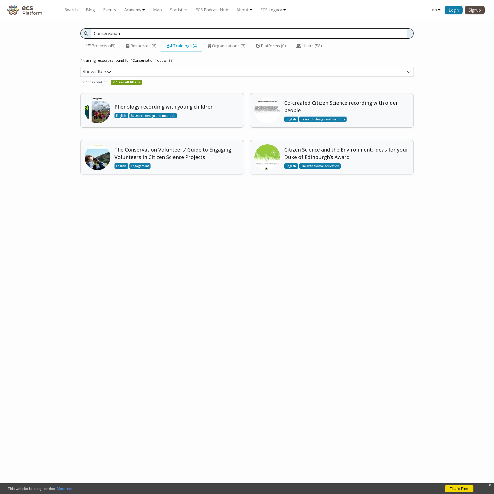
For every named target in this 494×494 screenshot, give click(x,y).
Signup (475, 10)
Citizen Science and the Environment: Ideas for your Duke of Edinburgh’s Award (346, 153)
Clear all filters (127, 82)
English (121, 115)
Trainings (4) (185, 46)
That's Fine (459, 489)
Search (71, 10)
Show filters (95, 71)
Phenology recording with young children (164, 106)
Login (454, 10)
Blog (90, 10)
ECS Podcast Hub (212, 10)
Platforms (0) (273, 46)
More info (64, 489)
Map (157, 10)
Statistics (178, 10)
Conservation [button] (96, 82)
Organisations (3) (228, 46)
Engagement (140, 166)
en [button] (434, 10)
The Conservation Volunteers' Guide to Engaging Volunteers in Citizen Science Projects (172, 153)
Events (109, 10)
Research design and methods (153, 115)
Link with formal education (320, 166)
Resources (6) (142, 46)
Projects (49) (103, 46)
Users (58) (311, 46)
